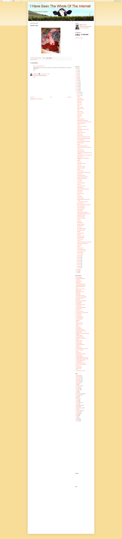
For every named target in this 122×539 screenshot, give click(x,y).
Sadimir (78, 144)
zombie (36, 59)
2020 (77, 76)
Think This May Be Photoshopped (83, 188)
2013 (77, 86)
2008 (77, 271)
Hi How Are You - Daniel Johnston (82, 312)
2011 (77, 89)
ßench (77, 351)
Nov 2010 (79, 93)
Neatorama (78, 326)
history (77, 398)
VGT (77, 369)
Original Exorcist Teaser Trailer (82, 120)
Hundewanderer (79, 313)
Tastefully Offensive (79, 356)
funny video (78, 394)
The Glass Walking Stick (80, 360)
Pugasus (78, 169)
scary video (78, 411)
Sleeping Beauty (80, 187)
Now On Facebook (80, 193)
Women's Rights (80, 135)
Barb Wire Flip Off (80, 225)
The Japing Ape (79, 361)
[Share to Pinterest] (51, 58)
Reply (34, 70)
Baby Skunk (79, 221)
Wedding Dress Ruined (81, 215)
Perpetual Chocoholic (80, 336)
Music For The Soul (79, 322)
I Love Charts (78, 315)
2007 (77, 272)
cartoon (77, 387)
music (77, 401)
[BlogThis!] (47, 58)
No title (78, 96)
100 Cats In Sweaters (81, 216)
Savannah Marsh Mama (80, 344)
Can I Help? (79, 181)
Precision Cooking (80, 197)
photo (77, 406)
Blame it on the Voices (80, 291)
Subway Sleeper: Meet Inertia (82, 212)
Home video (78, 379)
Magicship (78, 320)
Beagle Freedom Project (80, 289)
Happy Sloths (79, 191)
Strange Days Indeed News (81, 353)
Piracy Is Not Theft (80, 203)
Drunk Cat (79, 184)
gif (76, 397)
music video (78, 402)
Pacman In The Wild (80, 236)
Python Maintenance (80, 237)
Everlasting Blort (79, 302)
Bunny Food (78, 294)
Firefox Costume (80, 111)
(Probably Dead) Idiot (81, 224)
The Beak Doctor (80, 239)
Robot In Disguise (79, 340)
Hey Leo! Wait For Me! (81, 206)
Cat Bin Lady (78, 375)
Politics (77, 383)
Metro (77, 321)
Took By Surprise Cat (80, 123)
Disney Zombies (80, 107)
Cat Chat (78, 219)
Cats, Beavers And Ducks (80, 295)
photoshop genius (79, 407)
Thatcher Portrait (80, 190)
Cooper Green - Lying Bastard (81, 296)
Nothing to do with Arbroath (81, 330)
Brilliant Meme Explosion (81, 163)
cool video (78, 389)
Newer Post (32, 97)
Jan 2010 (79, 267)
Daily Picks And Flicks (80, 298)
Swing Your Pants (79, 355)
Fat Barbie (79, 234)
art (76, 384)
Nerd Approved (78, 328)
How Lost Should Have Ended (82, 201)
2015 (77, 83)
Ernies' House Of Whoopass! (81, 300)
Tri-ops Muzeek (79, 366)
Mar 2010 (79, 264)
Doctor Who (78, 376)
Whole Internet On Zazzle (80, 370)
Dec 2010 (79, 92)
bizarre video (78, 385)
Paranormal (78, 381)
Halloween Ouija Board (81, 132)
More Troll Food (80, 156)
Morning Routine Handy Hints (82, 145)
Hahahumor (78, 309)
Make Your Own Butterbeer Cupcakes (83, 138)
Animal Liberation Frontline (81, 285)
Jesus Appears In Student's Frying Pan (83, 213)
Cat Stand (79, 240)
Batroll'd (78, 160)
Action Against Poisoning (80, 278)
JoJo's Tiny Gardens (79, 317)
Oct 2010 (79, 95)
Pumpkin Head (79, 101)
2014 (77, 85)
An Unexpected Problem (81, 249)
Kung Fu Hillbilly (80, 252)
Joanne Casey (84, 24)
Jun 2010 (79, 260)
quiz (77, 409)
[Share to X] (48, 58)
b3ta (77, 287)
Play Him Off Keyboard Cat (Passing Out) (84, 242)
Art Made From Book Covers (82, 178)
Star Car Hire (78, 352)
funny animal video (79, 393)
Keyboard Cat (78, 380)
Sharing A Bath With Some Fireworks (83, 141)
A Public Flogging (79, 277)
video (77, 418)
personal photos (79, 405)
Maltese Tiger (79, 245)
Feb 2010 (79, 266)
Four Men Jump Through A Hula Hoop (83, 136)
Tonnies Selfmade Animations (81, 364)
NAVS (77, 325)
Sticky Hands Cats (80, 149)
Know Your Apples (80, 254)
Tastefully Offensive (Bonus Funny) (82, 357)
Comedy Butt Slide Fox (81, 230)
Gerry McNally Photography (81, 307)
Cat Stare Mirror (80, 222)
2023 (77, 71)
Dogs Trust (78, 299)
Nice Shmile (79, 227)
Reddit (77, 339)
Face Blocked (78, 303)
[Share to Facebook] (50, 58)
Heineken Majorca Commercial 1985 (83, 172)
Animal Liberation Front (80, 283)
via (50, 54)
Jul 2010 (79, 258)
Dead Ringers (79, 98)
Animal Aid (78, 282)
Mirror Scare (79, 102)
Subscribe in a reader (79, 37)
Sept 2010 (79, 255)
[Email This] (46, 58)
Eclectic (78, 246)
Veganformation (79, 368)
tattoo (77, 415)
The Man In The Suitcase (80, 362)
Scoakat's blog (78, 347)
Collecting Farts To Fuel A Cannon (83, 129)
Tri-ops (77, 365)
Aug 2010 (79, 257)
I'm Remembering (79, 316)
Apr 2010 (79, 263)
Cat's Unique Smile (80, 209)
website (77, 419)
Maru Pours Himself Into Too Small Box (84, 204)
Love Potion (79, 114)
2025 (77, 68)
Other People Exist (79, 335)
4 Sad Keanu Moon (80, 233)
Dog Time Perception (81, 151)
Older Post (69, 97)
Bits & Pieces (78, 290)
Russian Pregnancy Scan (81, 251)
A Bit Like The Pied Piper (81, 218)
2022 (77, 73)
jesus (77, 400)
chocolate (78, 388)
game (77, 396)
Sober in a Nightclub (79, 349)
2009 (77, 269)
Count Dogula (79, 104)
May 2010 (79, 261)
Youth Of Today (79, 210)
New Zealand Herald (79, 329)
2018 (77, 79)
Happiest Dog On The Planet (82, 243)
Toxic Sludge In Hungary (81, 228)
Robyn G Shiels (79, 342)
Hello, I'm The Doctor (79, 311)
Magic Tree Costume (80, 108)
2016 (77, 82)
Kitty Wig (78, 231)
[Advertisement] (83, 51)
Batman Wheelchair (80, 99)
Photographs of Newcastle (80, 338)
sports (77, 414)
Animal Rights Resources (80, 286)
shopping (77, 413)
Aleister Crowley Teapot (81, 175)
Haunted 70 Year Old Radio (82, 126)
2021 (77, 74)
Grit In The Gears (79, 308)
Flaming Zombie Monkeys (80, 304)
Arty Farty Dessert (80, 248)
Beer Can (79, 194)
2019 (77, 77)
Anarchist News (79, 281)
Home (51, 97)
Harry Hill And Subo (80, 142)
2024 (77, 70)
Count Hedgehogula (80, 139)
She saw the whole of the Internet (82, 348)
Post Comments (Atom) (39, 98)
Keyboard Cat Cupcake (81, 166)
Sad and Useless (79, 343)
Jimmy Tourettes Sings (81, 207)
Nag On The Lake (79, 324)
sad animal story (79, 410)
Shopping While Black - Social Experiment (84, 155)
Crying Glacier (79, 196)
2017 (77, 80)
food (33, 59)
